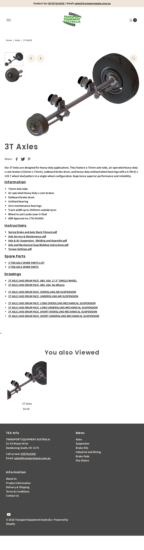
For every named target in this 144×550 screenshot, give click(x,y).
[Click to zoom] (133, 58)
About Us (11, 479)
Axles (17, 40)
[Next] (40, 58)
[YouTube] (9, 515)
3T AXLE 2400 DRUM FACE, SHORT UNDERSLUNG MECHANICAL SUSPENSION (53, 316)
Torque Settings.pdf (20, 249)
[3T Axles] (27, 380)
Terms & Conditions (17, 492)
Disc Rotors (82, 461)
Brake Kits (82, 448)
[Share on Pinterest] (29, 159)
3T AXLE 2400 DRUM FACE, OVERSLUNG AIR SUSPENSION (42, 292)
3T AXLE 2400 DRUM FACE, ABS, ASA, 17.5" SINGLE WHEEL (42, 281)
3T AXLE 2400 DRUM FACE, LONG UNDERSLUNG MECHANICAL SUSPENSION (53, 308)
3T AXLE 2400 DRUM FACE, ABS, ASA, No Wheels (36, 285)
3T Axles (27, 404)
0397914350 (28, 454)
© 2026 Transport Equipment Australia (29, 520)
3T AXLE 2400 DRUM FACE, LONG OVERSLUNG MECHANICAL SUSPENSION (52, 303)
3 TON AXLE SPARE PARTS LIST (26, 263)
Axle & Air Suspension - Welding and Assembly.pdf (37, 241)
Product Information (18, 483)
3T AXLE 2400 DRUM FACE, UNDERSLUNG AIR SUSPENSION (43, 296)
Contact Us (12, 496)
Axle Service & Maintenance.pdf (27, 237)
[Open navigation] (9, 20)
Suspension (82, 444)
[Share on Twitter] (23, 159)
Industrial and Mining (88, 452)
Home (9, 40)
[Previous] (31, 58)
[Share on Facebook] (17, 159)
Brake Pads (82, 456)
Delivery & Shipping (17, 487)
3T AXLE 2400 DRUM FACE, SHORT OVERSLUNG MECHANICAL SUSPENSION (52, 312)
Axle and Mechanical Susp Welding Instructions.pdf (38, 245)
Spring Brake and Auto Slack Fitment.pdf (32, 232)
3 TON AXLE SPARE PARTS (23, 267)
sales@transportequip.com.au (32, 458)
